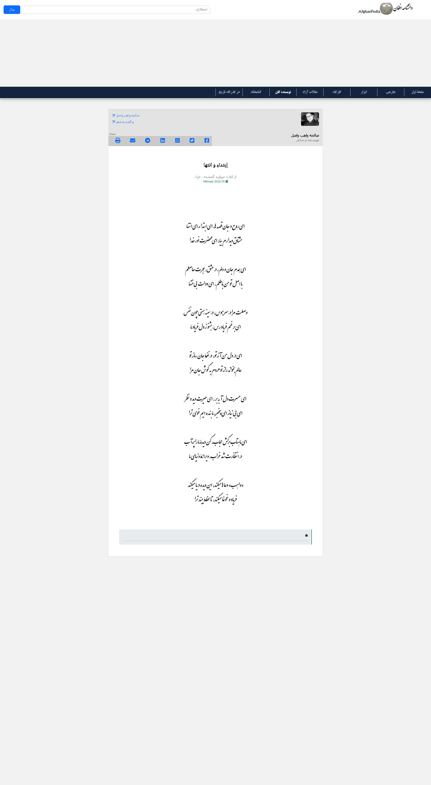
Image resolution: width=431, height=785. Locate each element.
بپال (12, 10)
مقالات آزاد (309, 92)
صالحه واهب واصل (127, 116)
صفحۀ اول (417, 92)
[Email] (132, 141)
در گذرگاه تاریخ (229, 92)
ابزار (364, 92)
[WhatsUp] (177, 141)
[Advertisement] (215, 53)
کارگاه (337, 92)
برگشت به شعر (124, 122)
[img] (118, 140)
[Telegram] (147, 141)
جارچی (391, 92)
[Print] (118, 141)
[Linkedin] (162, 141)
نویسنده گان (283, 92)
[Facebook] (207, 141)
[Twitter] (192, 141)
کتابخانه (256, 92)
